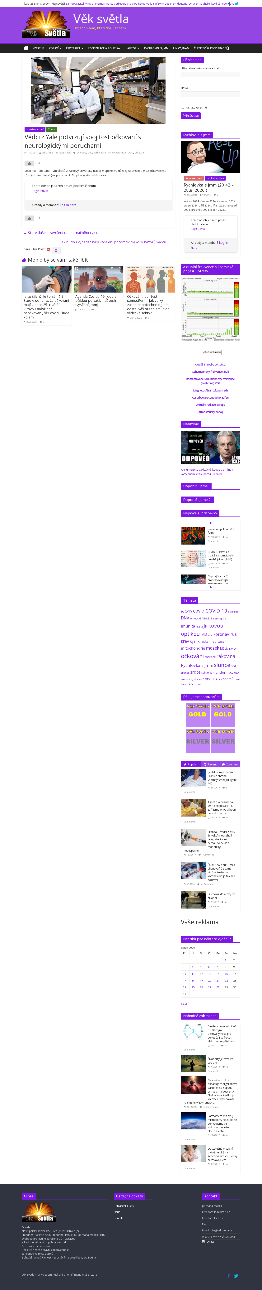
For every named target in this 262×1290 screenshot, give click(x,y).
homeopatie (219, 618)
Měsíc (224, 648)
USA (236, 672)
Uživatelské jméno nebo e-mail (200, 68)
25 (193, 987)
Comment (232, 764)
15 (226, 974)
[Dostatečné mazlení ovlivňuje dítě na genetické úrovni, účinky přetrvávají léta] (194, 1147)
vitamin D (199, 679)
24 (184, 987)
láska (204, 641)
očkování (139, 152)
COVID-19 (216, 610)
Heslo (184, 88)
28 (217, 987)
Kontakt (119, 1218)
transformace (223, 672)
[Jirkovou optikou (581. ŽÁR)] (193, 529)
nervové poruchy (117, 152)
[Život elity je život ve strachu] (194, 1057)
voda (209, 678)
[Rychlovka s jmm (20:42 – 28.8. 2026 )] (210, 143)
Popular (193, 764)
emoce (194, 618)
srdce (195, 672)
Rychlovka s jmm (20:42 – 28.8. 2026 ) (209, 187)
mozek (212, 648)
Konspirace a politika (104, 48)
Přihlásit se (191, 116)
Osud (117, 1212)
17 (184, 980)
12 (201, 974)
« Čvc (184, 1004)
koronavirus (225, 634)
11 (193, 974)
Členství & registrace (210, 48)
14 (217, 974)
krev (185, 641)
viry (191, 679)
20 (209, 980)
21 (217, 980)
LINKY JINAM (181, 48)
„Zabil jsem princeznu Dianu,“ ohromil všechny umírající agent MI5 (222, 777)
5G (182, 611)
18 (193, 980)
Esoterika (73, 48)
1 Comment (208, 854)
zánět (183, 684)
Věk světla (101, 18)
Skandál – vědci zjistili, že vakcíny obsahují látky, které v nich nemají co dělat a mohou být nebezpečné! (209, 841)
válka (217, 679)
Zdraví (53, 48)
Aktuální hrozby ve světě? (210, 364)
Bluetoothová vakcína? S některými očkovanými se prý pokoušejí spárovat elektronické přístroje (222, 1033)
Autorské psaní (194, 178)
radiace (210, 657)
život (199, 684)
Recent (212, 764)
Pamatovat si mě (196, 107)
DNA (185, 618)
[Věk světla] (26, 48)
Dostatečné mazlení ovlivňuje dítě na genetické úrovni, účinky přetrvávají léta (222, 1154)
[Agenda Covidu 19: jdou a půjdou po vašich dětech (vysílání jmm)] (98, 268)
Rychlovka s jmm (156, 48)
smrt (233, 666)
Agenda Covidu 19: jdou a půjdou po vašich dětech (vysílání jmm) (95, 300)
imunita (188, 626)
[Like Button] (29, 163)
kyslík (195, 641)
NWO (232, 648)
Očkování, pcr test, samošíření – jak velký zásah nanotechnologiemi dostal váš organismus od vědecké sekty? (148, 304)
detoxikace (234, 611)
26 (201, 987)
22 (226, 980)
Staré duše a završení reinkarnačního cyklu (61, 232)
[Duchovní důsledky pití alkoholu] (194, 891)
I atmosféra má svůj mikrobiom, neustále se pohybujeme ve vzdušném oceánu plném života (222, 1123)
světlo (205, 672)
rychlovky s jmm (215, 178)
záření (191, 684)
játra (210, 634)
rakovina (226, 656)
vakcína (185, 679)
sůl (211, 672)
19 (201, 980)
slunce (222, 664)
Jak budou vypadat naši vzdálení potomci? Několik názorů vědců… (116, 242)
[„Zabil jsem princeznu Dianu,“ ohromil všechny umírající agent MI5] (194, 769)
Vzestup (38, 48)
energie (206, 618)
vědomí (227, 679)
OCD (130, 152)
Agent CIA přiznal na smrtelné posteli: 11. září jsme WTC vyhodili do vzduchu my (222, 807)
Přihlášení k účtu (124, 1206)
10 (184, 974)
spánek (185, 672)
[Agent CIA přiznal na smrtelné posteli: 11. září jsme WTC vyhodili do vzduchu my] (194, 799)
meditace (217, 641)
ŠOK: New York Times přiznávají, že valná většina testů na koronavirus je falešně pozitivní (221, 872)
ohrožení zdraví (35, 129)
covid (198, 610)
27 (209, 987)
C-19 (188, 611)
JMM (204, 635)
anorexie (81, 152)
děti (90, 152)
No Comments (207, 884)
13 (209, 974)
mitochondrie (193, 648)
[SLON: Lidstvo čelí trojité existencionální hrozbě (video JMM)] (193, 552)
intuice (199, 626)
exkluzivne (47, 152)
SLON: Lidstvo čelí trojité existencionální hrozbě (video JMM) (221, 555)
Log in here (68, 205)
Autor (132, 48)
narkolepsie (100, 152)
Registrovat (40, 191)
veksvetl (206, 194)
